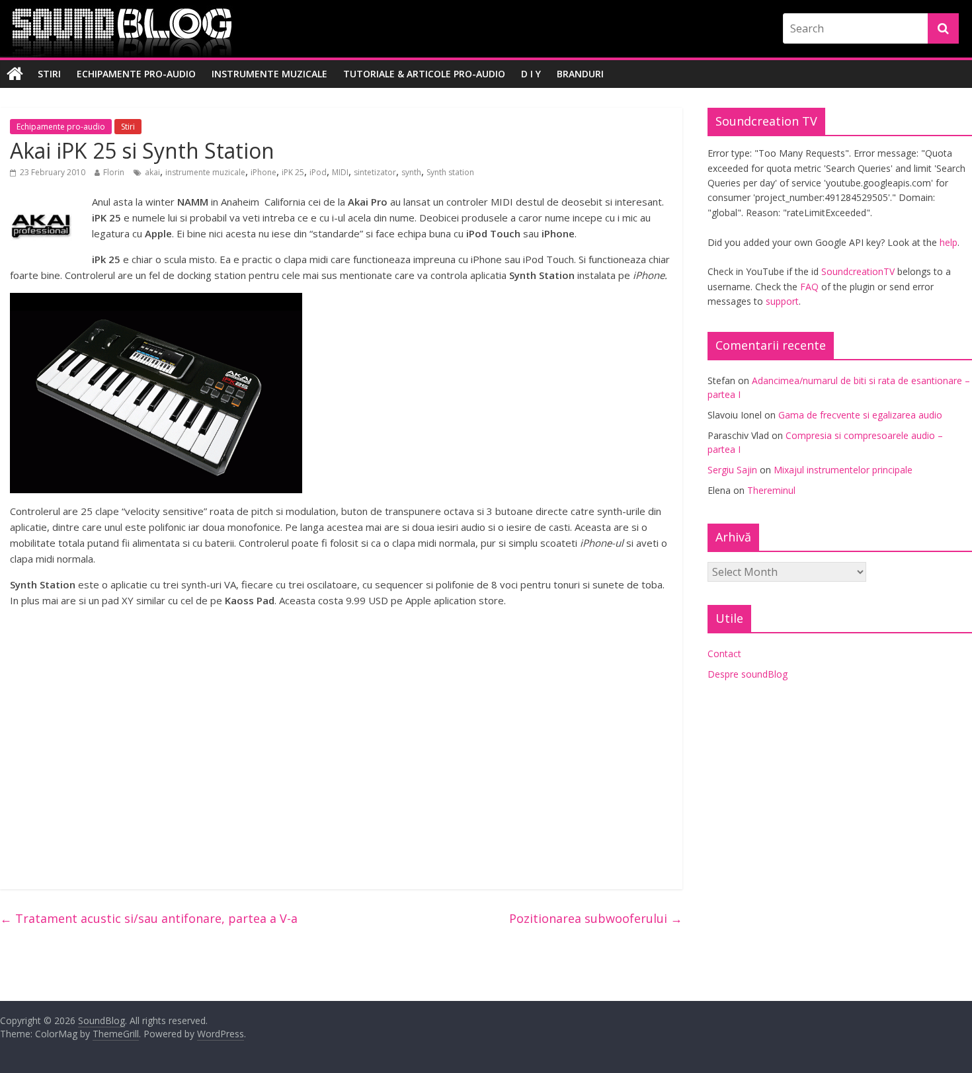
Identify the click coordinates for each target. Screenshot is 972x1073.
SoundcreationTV (858, 271)
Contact (724, 653)
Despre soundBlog (748, 674)
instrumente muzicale (205, 172)
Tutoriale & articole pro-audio (424, 73)
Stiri (49, 73)
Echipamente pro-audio (136, 73)
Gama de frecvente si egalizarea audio (860, 415)
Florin (113, 172)
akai (152, 172)
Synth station (450, 172)
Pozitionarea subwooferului (595, 918)
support (782, 301)
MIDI (340, 172)
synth (411, 172)
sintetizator (375, 172)
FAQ (809, 286)
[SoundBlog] (15, 74)
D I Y (531, 73)
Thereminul (771, 490)
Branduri (580, 73)
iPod (318, 172)
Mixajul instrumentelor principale (843, 469)
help (948, 242)
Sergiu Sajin (732, 469)
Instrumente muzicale (269, 73)
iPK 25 (293, 172)
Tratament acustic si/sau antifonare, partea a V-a (149, 918)
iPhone (263, 172)
